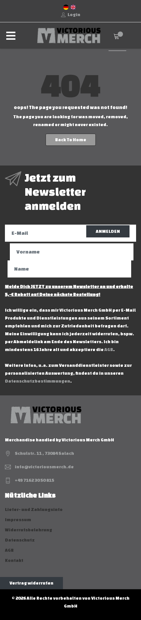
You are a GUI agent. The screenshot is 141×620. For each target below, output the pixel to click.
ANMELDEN (108, 231)
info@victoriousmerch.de (44, 466)
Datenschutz (20, 540)
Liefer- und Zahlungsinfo (34, 509)
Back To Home (70, 139)
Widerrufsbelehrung (28, 529)
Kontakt (14, 560)
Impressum (18, 519)
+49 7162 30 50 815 (34, 480)
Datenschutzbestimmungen (37, 381)
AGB (108, 349)
